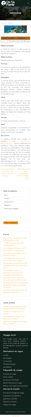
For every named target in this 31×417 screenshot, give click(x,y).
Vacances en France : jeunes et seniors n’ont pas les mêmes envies (14, 279)
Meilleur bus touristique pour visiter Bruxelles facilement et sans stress (14, 307)
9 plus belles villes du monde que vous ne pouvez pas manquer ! (14, 259)
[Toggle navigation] (28, 3)
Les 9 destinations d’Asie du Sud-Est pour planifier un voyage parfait (14, 249)
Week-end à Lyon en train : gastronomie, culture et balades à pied (23, 173)
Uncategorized (5, 23)
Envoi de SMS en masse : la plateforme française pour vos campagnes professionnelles (12, 272)
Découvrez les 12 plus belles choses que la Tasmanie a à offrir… (15, 239)
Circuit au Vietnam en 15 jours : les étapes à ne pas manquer (8, 172)
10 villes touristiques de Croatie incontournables (13, 244)
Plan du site (15, 416)
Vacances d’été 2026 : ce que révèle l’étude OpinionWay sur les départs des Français (15, 285)
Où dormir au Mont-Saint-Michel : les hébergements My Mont (15, 291)
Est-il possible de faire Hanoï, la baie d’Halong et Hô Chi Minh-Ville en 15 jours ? (15, 265)
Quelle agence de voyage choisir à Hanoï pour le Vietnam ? (14, 318)
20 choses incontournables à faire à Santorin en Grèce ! (14, 254)
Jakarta (3, 41)
